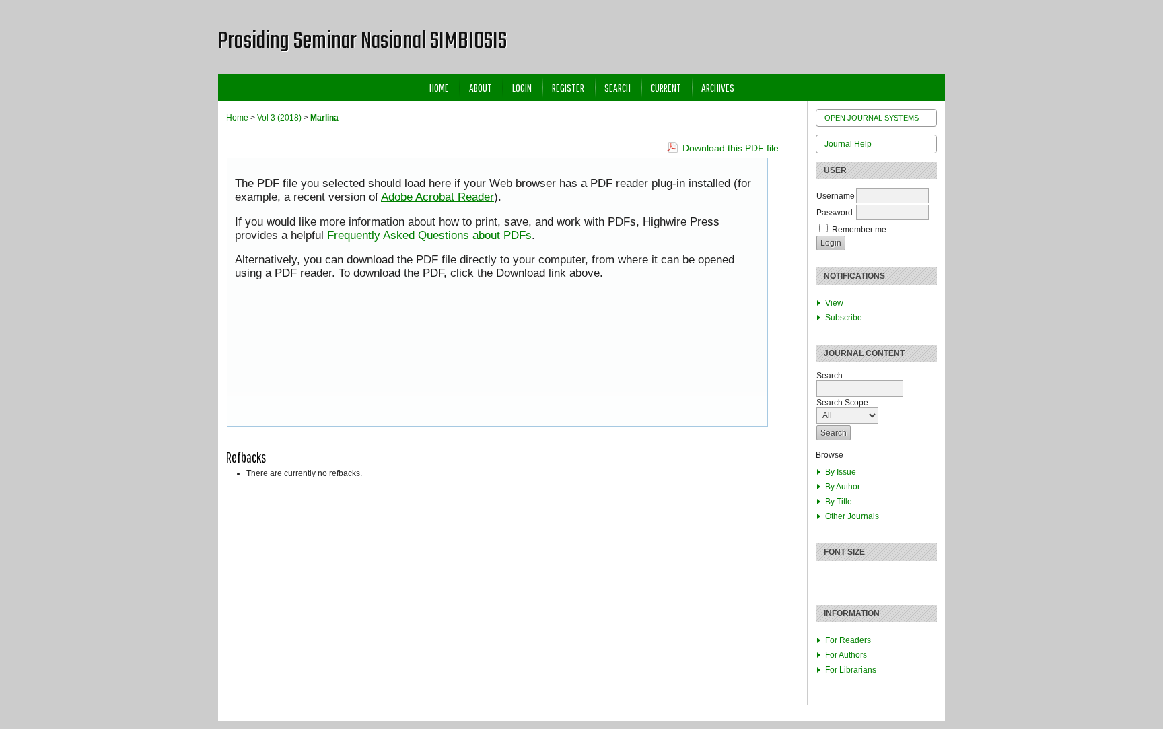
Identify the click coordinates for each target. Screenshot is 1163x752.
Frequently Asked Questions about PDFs (429, 235)
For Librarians (850, 670)
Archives (717, 87)
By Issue (840, 472)
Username (835, 196)
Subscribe (843, 317)
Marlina (324, 118)
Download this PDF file (730, 148)
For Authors (846, 655)
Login (522, 87)
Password (834, 212)
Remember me (859, 229)
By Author (842, 486)
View (834, 303)
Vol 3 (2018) (279, 118)
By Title (838, 501)
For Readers (848, 640)
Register (568, 87)
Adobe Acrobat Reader (437, 197)
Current (666, 87)
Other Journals (852, 516)
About (480, 87)
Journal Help (848, 144)
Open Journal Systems (871, 118)
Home (439, 87)
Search (617, 87)
